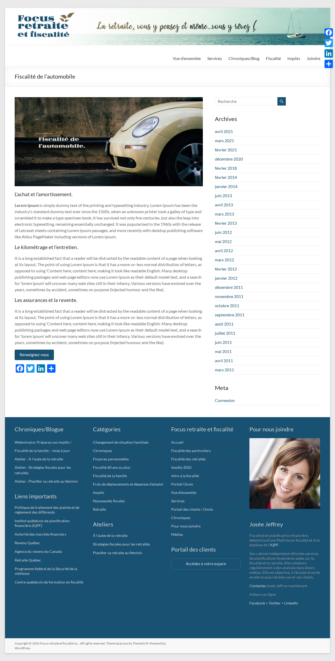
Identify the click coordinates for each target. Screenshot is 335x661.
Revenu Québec (27, 543)
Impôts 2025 (181, 467)
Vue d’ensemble (187, 58)
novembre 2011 (229, 296)
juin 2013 (223, 195)
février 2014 (226, 177)
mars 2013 (224, 213)
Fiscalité (273, 58)
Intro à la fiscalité (185, 475)
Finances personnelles (111, 459)
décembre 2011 (229, 287)
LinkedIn (291, 603)
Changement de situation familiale (120, 442)
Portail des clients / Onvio (192, 509)
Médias (177, 534)
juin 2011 (223, 342)
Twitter (275, 603)
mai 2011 (223, 351)
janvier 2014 (226, 186)
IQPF (274, 545)
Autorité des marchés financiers (40, 534)
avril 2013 (224, 204)
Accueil (177, 442)
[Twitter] (328, 43)
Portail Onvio (182, 484)
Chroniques (102, 450)
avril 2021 (224, 131)
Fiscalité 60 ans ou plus (111, 467)
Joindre (313, 58)
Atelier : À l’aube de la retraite (39, 459)
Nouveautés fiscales (109, 501)
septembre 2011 (229, 314)
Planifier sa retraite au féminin (117, 552)
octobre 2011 (227, 305)
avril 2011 (224, 360)
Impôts (98, 492)
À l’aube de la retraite (110, 535)
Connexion (225, 400)
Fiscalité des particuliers (191, 450)
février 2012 (226, 268)
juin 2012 (223, 232)
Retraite (99, 509)
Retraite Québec (28, 560)
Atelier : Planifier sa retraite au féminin (46, 481)
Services (214, 58)
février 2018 (226, 168)
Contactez (257, 585)
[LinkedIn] (328, 53)
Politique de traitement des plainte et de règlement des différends (47, 509)
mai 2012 (223, 241)
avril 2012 (224, 250)
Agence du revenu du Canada (38, 551)
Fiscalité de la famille (110, 475)
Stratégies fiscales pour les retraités (121, 544)
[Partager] (328, 64)
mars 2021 (224, 140)
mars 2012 (224, 259)
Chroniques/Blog (243, 58)
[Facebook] (328, 32)
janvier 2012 (226, 278)
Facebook (257, 603)
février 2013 (226, 223)
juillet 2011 (225, 332)
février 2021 (226, 149)
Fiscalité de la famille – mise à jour (42, 450)
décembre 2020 (229, 158)
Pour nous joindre (185, 526)
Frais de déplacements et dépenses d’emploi (128, 484)
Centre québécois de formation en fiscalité (49, 582)
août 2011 (224, 323)
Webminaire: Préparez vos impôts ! (43, 442)
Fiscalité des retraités (188, 459)
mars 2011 (224, 369)
